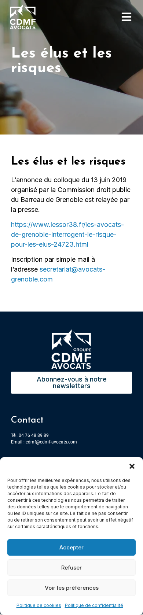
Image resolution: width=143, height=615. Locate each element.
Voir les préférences (72, 587)
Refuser (71, 567)
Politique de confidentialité (94, 605)
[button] (132, 466)
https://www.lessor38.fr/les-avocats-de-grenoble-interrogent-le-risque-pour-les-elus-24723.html (67, 234)
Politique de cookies (38, 605)
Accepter (71, 547)
